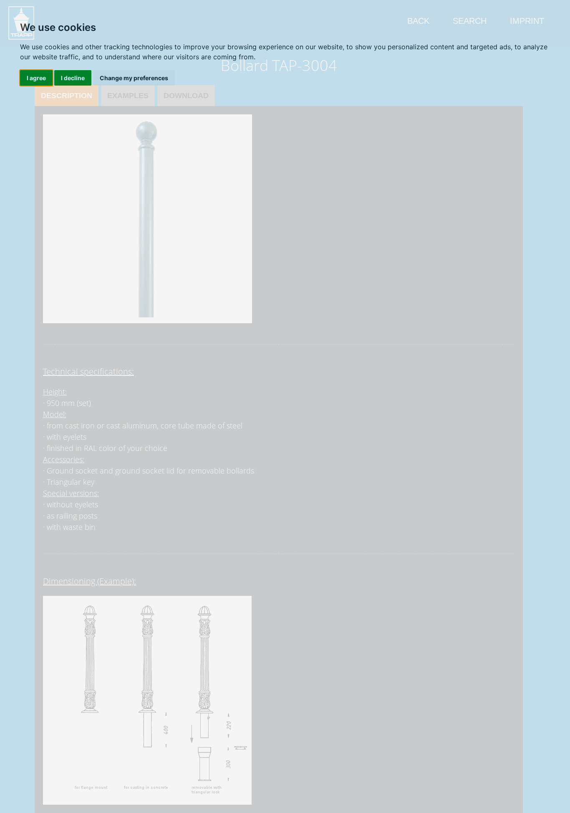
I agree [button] (36, 77)
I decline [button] (73, 77)
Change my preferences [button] (134, 77)
